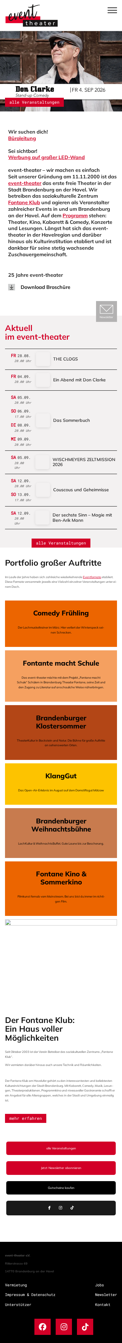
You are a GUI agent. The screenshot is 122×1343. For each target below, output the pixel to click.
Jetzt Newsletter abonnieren (61, 1168)
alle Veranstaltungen (34, 102)
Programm (75, 215)
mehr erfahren (25, 1118)
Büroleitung (22, 138)
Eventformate (92, 577)
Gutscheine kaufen (61, 1188)
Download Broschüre (45, 287)
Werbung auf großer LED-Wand (46, 157)
